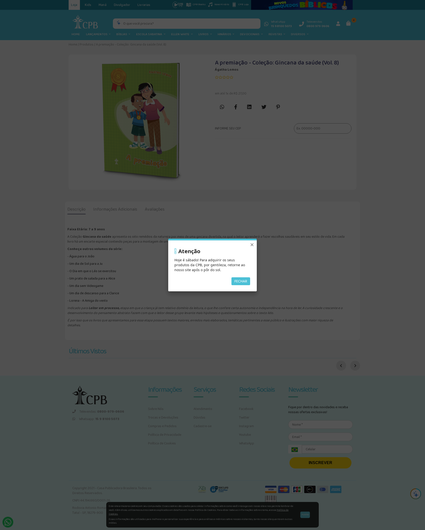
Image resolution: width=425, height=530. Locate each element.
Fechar (240, 281)
